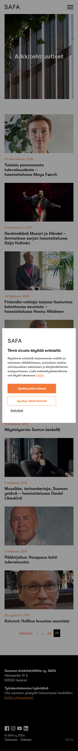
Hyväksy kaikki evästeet (32, 388)
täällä (40, 375)
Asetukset (17, 410)
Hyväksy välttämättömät (32, 401)
